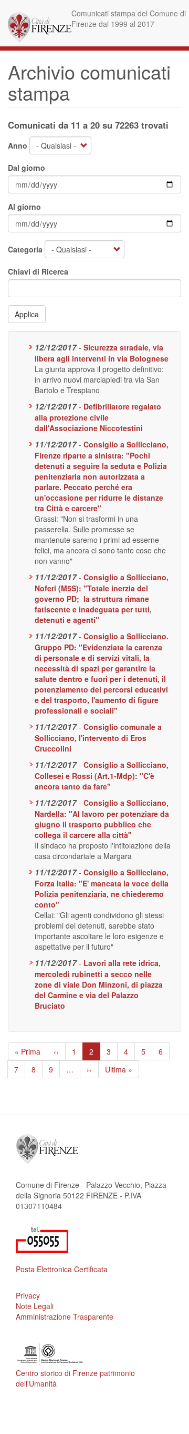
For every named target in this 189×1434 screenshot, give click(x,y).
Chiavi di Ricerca (38, 271)
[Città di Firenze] (39, 27)
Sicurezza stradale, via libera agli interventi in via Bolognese (102, 353)
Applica (27, 314)
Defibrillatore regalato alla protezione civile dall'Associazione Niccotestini (98, 417)
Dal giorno (26, 167)
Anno (17, 145)
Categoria (25, 249)
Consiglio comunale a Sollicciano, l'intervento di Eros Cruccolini (98, 737)
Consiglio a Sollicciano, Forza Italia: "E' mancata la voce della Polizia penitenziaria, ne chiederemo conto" (102, 888)
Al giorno (24, 206)
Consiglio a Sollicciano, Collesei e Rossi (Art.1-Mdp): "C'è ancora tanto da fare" (102, 775)
